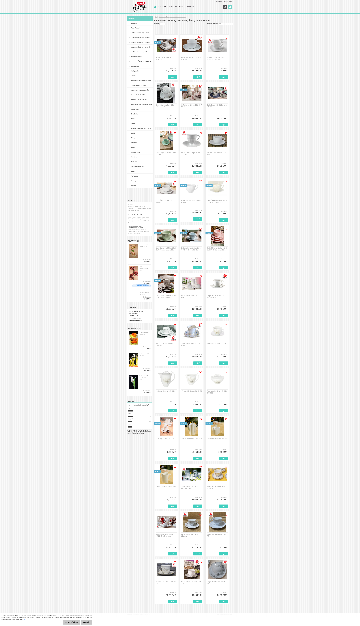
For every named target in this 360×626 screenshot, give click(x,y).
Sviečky (133, 185)
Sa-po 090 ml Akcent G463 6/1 (216, 344)
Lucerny (134, 162)
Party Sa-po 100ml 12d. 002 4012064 (191, 58)
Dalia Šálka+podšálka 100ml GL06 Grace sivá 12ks (166, 297)
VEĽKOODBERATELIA (135, 227)
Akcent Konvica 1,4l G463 (166, 391)
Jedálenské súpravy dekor (139, 52)
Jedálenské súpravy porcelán (140, 33)
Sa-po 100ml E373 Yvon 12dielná (164, 344)
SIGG (133, 123)
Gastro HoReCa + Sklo (138, 95)
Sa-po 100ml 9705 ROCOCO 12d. (166, 583)
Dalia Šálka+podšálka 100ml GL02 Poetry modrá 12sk (191, 249)
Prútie (133, 171)
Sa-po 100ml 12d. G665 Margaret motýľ (189, 487)
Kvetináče (134, 114)
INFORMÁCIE (168, 7)
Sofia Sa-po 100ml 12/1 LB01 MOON (217, 106)
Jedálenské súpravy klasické (140, 37)
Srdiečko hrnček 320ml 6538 (166, 486)
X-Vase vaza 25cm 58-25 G (145, 355)
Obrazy (133, 181)
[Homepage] (155, 7)
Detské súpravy (136, 56)
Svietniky (134, 157)
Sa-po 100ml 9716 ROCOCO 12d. (191, 583)
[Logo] (139, 7)
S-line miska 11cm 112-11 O (145, 333)
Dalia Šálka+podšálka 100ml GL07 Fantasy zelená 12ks (166, 249)
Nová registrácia (228, 1)
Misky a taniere (136, 138)
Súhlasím (86, 622)
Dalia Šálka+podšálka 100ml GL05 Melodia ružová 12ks (217, 249)
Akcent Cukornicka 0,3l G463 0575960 (217, 392)
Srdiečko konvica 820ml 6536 (192, 439)
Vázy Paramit (135, 28)
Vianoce (134, 142)
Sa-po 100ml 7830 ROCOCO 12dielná (217, 487)
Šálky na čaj (135, 71)
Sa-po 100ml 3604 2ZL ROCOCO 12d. (189, 297)
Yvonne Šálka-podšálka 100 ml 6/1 (216, 153)
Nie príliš (130, 419)
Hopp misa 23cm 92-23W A (145, 293)
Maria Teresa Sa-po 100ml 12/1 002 (190, 153)
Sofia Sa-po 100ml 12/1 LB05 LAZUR (166, 153)
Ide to (129, 413)
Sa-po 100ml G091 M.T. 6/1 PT (216, 535)
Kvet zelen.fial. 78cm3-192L (144, 245)
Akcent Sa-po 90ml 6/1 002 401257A (165, 58)
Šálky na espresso (144, 61)
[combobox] (222, 24)
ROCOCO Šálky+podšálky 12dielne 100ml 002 (216, 58)
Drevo (133, 147)
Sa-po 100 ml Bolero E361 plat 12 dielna (216, 297)
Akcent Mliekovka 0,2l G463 (192, 391)
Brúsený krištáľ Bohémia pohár (141, 104)
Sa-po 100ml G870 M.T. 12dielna (189, 535)
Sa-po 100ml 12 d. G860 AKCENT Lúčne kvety (164, 535)
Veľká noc (134, 176)
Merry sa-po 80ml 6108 (166, 439)
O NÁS (160, 7)
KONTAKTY (190, 7)
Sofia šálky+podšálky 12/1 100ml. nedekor (165, 106)
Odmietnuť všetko (71, 622)
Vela (129, 408)
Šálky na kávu (135, 66)
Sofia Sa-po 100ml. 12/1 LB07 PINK (191, 106)
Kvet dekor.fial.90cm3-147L (145, 268)
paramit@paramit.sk (135, 320)
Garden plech (135, 152)
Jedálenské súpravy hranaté (140, 42)
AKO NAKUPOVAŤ (179, 7)
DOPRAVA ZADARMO (135, 215)
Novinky (134, 23)
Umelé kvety (135, 109)
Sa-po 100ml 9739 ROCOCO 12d (217, 583)
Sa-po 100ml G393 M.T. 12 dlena (190, 344)
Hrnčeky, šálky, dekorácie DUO (141, 80)
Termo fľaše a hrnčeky (138, 85)
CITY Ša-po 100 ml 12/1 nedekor (164, 201)
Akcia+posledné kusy (138, 166)
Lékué (133, 119)
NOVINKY (131, 204)
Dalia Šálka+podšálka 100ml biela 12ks (191, 201)
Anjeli (133, 133)
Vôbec (130, 424)
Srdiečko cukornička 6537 (217, 439)
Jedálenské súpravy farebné (140, 47)
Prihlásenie (219, 1)
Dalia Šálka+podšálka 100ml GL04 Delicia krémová (217, 201)
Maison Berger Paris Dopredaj (141, 128)
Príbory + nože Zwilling (139, 99)
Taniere (133, 76)
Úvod (156, 17)
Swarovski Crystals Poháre (140, 90)
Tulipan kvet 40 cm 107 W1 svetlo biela (145, 377)
